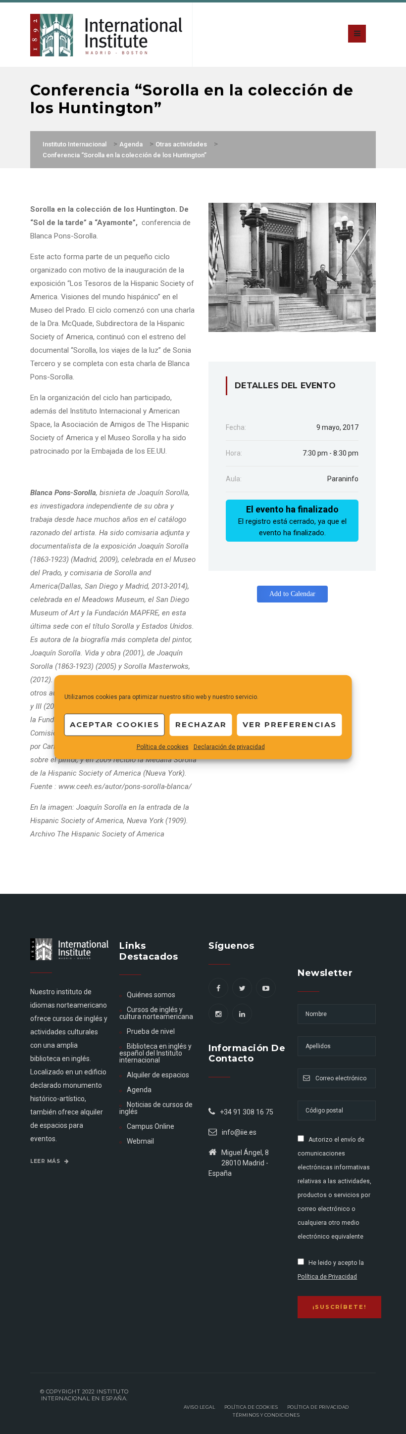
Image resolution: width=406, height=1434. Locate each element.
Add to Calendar (292, 594)
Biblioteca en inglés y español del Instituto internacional (155, 1053)
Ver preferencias (290, 724)
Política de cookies (163, 746)
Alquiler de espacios (158, 1075)
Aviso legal (199, 1407)
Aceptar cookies (114, 724)
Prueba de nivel (151, 1031)
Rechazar (201, 724)
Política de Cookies (251, 1407)
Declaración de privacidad (229, 746)
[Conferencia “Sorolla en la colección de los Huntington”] (292, 266)
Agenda (139, 1090)
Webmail (140, 1141)
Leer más (46, 1161)
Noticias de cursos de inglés (156, 1108)
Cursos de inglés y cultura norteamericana (156, 1013)
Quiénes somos (151, 995)
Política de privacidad (318, 1407)
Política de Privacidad (327, 1276)
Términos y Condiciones (266, 1415)
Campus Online (150, 1126)
